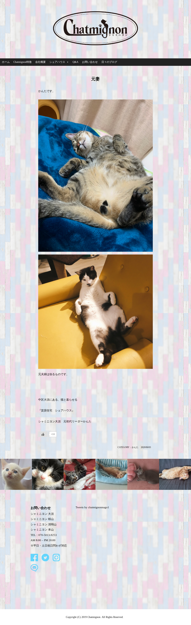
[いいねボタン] (43, 434)
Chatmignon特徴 (22, 62)
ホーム (6, 62)
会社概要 (40, 62)
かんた (135, 447)
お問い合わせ (90, 62)
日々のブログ (109, 62)
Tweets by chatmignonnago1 (92, 507)
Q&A (75, 62)
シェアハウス (57, 62)
